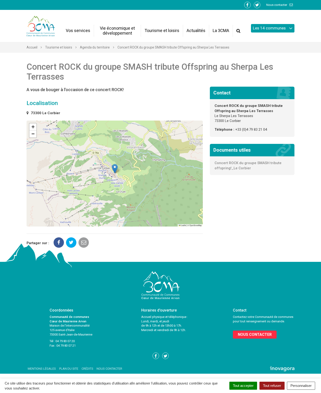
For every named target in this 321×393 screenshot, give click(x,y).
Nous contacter (277, 5)
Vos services (78, 30)
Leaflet (183, 225)
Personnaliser (301, 386)
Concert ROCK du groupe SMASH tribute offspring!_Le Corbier (248, 165)
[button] (115, 169)
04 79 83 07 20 (65, 341)
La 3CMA (221, 30)
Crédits (87, 368)
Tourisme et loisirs (162, 30)
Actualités (196, 30)
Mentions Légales (42, 368)
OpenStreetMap (195, 225)
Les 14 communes (270, 28)
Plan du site (68, 368)
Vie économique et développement (117, 31)
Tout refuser (272, 386)
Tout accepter (243, 386)
